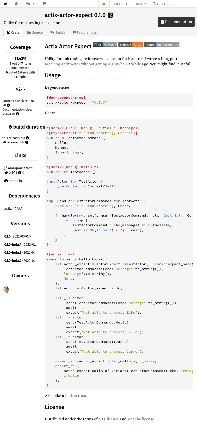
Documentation (178, 22)
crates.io (15, 181)
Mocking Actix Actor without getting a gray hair (86, 63)
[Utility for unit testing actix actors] (16, 3)
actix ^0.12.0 (13, 209)
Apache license (141, 419)
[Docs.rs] (5, 3)
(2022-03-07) (17, 236)
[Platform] (30, 3)
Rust (139, 4)
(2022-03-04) (21, 261)
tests (82, 395)
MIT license (108, 419)
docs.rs (118, 4)
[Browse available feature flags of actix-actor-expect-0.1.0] (44, 3)
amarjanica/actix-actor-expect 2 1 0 (23, 170)
